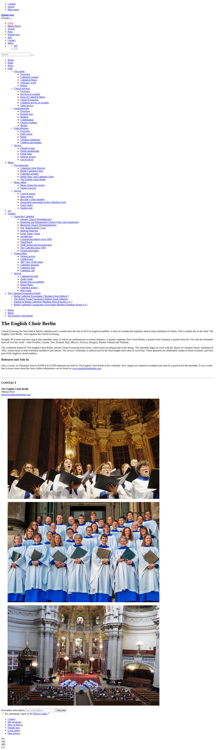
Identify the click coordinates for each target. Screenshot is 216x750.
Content (11, 4)
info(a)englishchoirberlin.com (16, 394)
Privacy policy (40, 713)
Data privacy (14, 733)
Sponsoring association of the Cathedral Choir (43, 202)
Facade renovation (29, 250)
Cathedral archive (29, 287)
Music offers (20, 182)
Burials (23, 125)
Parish (23, 136)
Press (10, 31)
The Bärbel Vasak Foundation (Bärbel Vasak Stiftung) (41, 299)
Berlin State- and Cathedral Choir (37, 176)
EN (15, 48)
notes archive (26, 196)
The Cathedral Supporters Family (24, 293)
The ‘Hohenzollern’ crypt (33, 228)
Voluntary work (28, 82)
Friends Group (27, 148)
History (24, 85)
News (10, 65)
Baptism (24, 117)
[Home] (5, 17)
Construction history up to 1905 (36, 239)
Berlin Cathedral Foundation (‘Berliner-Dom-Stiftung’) (41, 296)
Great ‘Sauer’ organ (30, 233)
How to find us (15, 724)
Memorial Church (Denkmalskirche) (38, 225)
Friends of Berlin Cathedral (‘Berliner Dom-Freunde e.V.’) (43, 301)
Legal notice (14, 730)
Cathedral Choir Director (32, 168)
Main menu (13, 9)
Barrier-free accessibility (32, 282)
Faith (10, 68)
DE (15, 46)
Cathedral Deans (28, 80)
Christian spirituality (30, 139)
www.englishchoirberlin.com (86, 368)
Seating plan (26, 208)
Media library (14, 26)
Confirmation (27, 119)
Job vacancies (14, 722)
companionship (21, 108)
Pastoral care (26, 114)
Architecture (26, 236)
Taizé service (26, 105)
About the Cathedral (24, 216)
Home (11, 60)
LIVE (10, 23)
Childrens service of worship (34, 102)
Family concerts (28, 188)
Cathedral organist (29, 173)
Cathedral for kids (29, 276)
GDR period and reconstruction (36, 245)
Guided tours (26, 259)
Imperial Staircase (29, 230)
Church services (22, 88)
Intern (10, 43)
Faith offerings (21, 128)
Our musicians (21, 165)
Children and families (31, 142)
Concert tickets (27, 193)
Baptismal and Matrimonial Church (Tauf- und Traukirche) (49, 222)
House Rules (26, 284)
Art (9, 210)
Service (17, 145)
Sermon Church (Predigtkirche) (36, 219)
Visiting (11, 213)
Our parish (19, 71)
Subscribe (61, 710)
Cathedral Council (29, 77)
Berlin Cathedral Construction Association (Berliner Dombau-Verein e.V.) (50, 304)
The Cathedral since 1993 (33, 247)
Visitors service (27, 256)
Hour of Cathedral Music (32, 97)
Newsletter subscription (13, 710)
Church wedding (28, 122)
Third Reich (26, 242)
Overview (25, 74)
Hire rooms (25, 290)
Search (11, 6)
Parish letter (26, 154)
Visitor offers (20, 253)
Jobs (10, 37)
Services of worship (30, 94)
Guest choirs (26, 205)
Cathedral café (27, 270)
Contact (11, 40)
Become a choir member (32, 199)
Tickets (11, 29)
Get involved (26, 159)
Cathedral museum (29, 264)
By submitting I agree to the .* (27, 713)
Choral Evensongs (29, 99)
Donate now (14, 34)
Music (11, 162)
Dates (10, 62)
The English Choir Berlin (33, 179)
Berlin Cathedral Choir (31, 171)
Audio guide (26, 279)
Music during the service (32, 185)
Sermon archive (28, 156)
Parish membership (29, 151)
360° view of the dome (31, 262)
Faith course (26, 134)
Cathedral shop (27, 267)
